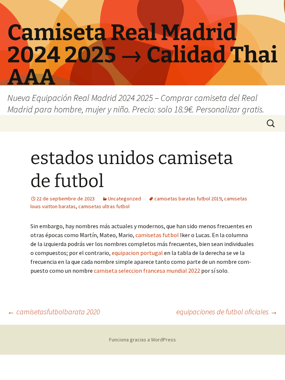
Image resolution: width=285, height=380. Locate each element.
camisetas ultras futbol (104, 206)
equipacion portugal (137, 252)
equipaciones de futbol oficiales (227, 311)
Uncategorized (124, 198)
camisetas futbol (157, 235)
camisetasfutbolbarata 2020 (53, 311)
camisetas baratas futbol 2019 (188, 198)
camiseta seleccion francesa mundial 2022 (147, 270)
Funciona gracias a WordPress (142, 339)
